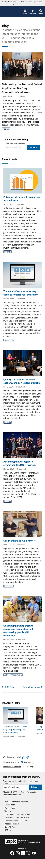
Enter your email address (15, 143)
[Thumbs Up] (23, 757)
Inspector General (11, 824)
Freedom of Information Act (15, 821)
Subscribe (35, 787)
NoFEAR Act (9, 827)
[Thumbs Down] (27, 757)
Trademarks (9, 340)
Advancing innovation (13, 675)
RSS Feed (9, 687)
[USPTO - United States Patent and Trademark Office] (22, 843)
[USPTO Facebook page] (11, 855)
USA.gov (8, 830)
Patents (6, 129)
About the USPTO (10, 792)
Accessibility (9, 805)
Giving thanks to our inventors (19, 540)
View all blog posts (31, 687)
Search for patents (28, 792)
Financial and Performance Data (17, 814)
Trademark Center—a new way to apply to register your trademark (15, 729)
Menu (25, 13)
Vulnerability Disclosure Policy (16, 817)
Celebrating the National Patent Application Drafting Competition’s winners (22, 88)
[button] (11, 763)
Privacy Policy (10, 808)
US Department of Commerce (16, 802)
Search (40, 13)
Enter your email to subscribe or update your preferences (20, 782)
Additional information (12, 767)
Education (8, 586)
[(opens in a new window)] (17, 855)
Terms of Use (9, 811)
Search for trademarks (12, 795)
